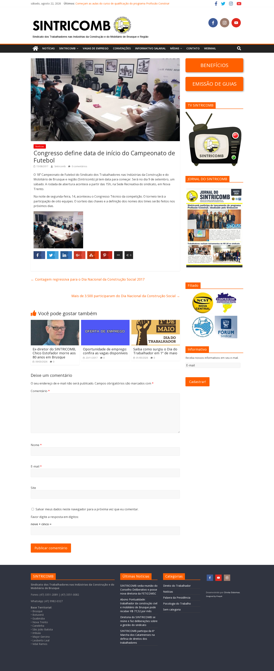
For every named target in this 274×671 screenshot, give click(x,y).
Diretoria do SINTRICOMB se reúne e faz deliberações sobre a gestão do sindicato (139, 621)
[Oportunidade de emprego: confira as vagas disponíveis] (105, 322)
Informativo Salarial (150, 48)
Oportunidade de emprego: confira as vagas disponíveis (105, 351)
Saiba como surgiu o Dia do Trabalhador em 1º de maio (155, 351)
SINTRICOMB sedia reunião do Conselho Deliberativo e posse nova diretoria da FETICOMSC (139, 589)
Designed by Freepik (214, 596)
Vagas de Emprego (95, 48)
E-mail (36, 466)
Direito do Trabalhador (177, 585)
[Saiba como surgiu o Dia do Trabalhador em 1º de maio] (155, 322)
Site (33, 488)
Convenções (122, 48)
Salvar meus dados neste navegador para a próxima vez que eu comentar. (87, 509)
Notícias (48, 48)
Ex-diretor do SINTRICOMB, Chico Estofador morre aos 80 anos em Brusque (54, 353)
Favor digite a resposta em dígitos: (55, 517)
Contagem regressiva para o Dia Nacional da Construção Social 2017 (87, 279)
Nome (36, 445)
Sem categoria (172, 609)
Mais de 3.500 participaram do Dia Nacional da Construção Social (125, 296)
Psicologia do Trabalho (177, 603)
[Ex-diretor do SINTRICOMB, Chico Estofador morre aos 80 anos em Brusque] (55, 322)
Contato (193, 48)
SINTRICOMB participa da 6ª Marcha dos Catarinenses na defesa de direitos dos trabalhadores (132, 3)
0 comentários (79, 166)
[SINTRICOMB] (35, 48)
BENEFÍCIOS (214, 65)
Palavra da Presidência (176, 597)
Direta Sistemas (232, 592)
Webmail (210, 48)
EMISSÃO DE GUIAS (214, 83)
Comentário (40, 391)
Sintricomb (60, 166)
